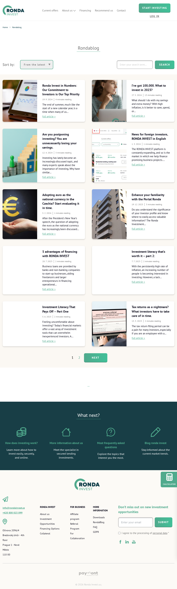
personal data (160, 533)
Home (5, 27)
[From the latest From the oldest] (36, 64)
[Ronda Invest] (15, 10)
